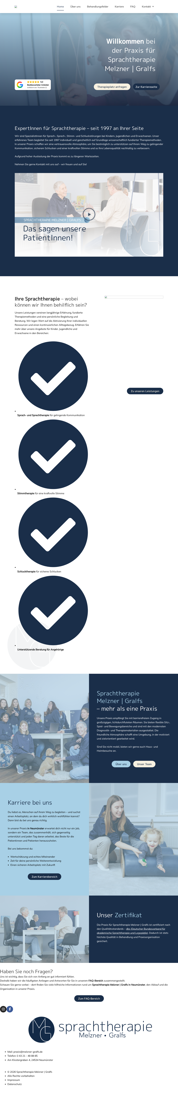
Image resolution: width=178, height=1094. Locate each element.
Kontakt (146, 6)
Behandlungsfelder (97, 6)
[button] (89, 215)
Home (60, 6)
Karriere (119, 6)
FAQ (132, 6)
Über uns (75, 6)
